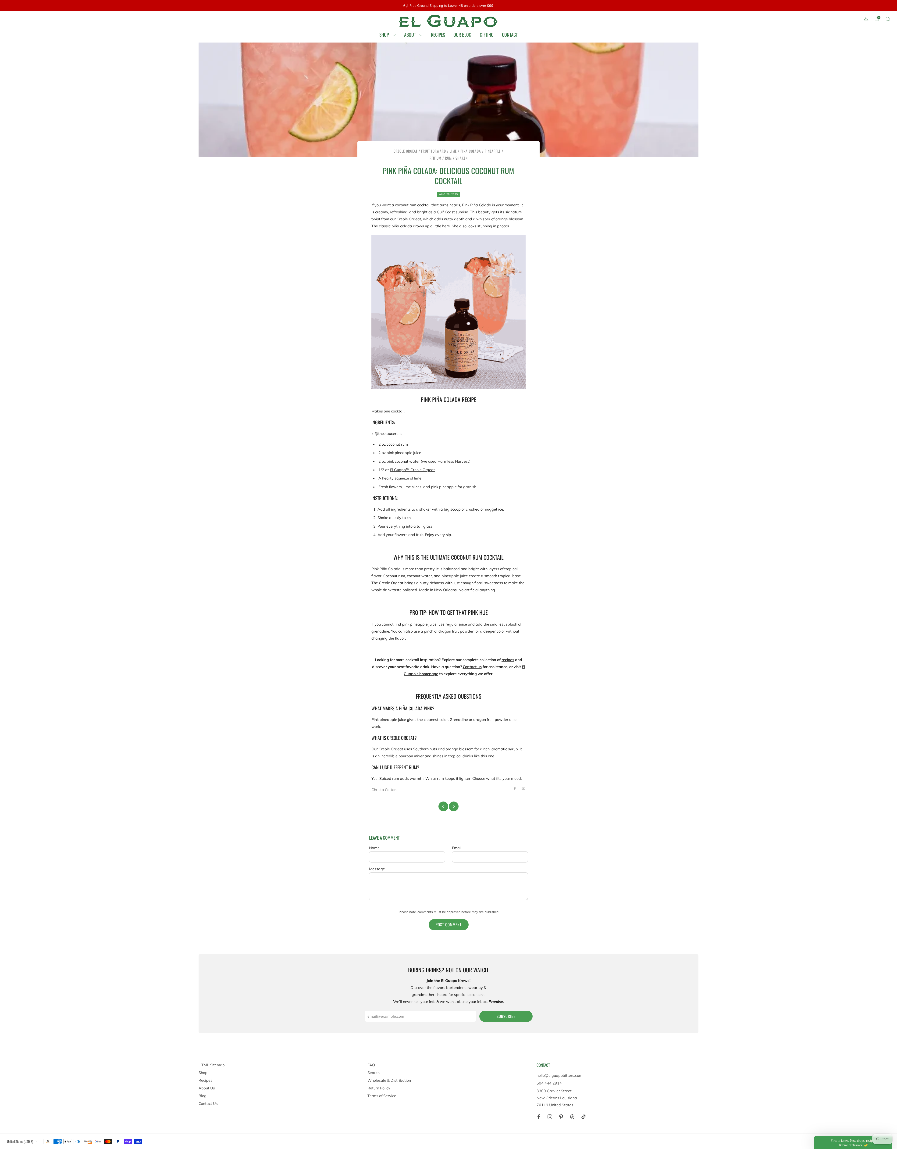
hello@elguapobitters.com (559, 1075)
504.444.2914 (549, 1083)
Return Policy (378, 1088)
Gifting (487, 34)
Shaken (462, 158)
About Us (207, 1088)
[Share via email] (523, 788)
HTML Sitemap (212, 1065)
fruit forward (433, 151)
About (410, 34)
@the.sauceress (388, 433)
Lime (453, 151)
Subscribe (506, 1016)
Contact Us (208, 1103)
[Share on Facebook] (515, 788)
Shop (384, 34)
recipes (508, 659)
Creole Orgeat (405, 151)
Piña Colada (470, 151)
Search (373, 1072)
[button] (853, 1142)
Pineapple (493, 151)
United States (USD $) (20, 1141)
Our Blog (462, 34)
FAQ (371, 1065)
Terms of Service (381, 1095)
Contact (510, 34)
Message (377, 868)
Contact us (472, 666)
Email (457, 847)
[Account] (866, 19)
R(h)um (435, 158)
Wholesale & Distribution (389, 1080)
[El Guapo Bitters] (448, 21)
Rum (448, 158)
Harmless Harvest (453, 461)
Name (374, 847)
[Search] (887, 19)
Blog (202, 1095)
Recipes (438, 34)
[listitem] (448, 5)
